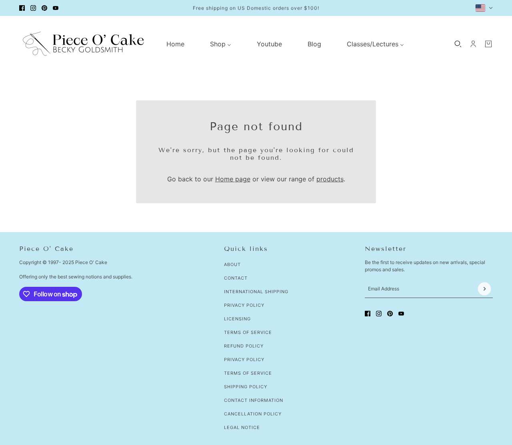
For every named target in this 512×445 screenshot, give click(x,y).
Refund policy (244, 346)
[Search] (458, 44)
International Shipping (256, 291)
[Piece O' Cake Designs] (83, 44)
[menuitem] (175, 44)
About (232, 264)
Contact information (253, 400)
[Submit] (484, 289)
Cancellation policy (253, 414)
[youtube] (55, 8)
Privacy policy (244, 359)
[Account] (473, 44)
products (330, 179)
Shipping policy (245, 386)
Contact (236, 278)
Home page (232, 179)
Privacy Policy (244, 305)
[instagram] (33, 8)
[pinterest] (44, 8)
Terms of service (248, 373)
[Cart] (488, 44)
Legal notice (242, 427)
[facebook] (22, 8)
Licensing (237, 319)
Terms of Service (248, 332)
